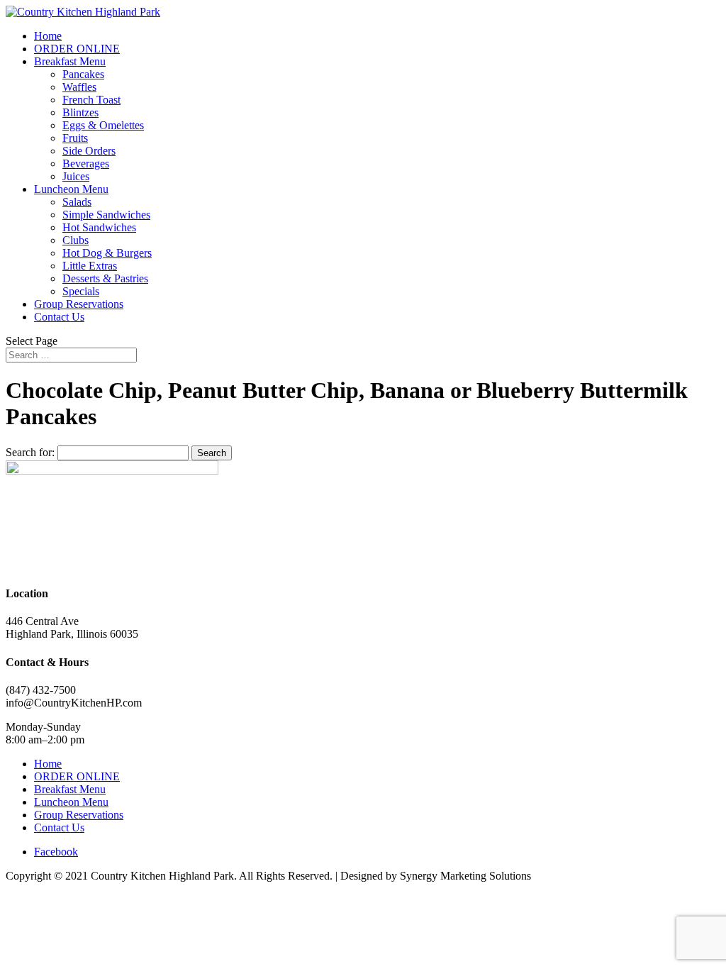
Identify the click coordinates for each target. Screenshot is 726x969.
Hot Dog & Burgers (107, 253)
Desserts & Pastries (105, 278)
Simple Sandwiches (106, 215)
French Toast (91, 100)
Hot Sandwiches (99, 227)
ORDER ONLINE (77, 49)
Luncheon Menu (71, 189)
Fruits (75, 138)
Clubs (75, 240)
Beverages (85, 163)
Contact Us (59, 317)
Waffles (79, 87)
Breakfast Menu (70, 61)
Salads (76, 202)
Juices (75, 176)
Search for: (30, 452)
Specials (80, 291)
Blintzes (80, 112)
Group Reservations (78, 304)
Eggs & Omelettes (103, 125)
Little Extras (89, 266)
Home (48, 36)
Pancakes (83, 74)
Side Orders (89, 151)
